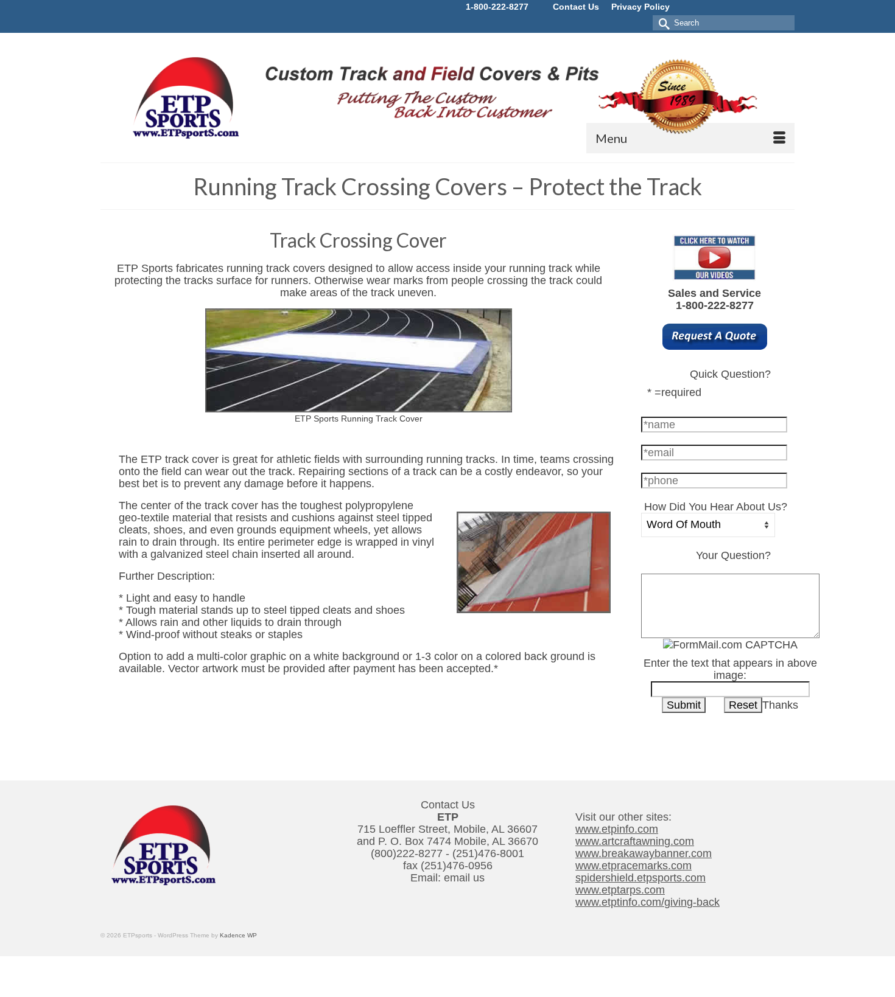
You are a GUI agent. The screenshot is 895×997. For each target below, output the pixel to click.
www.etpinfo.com (616, 829)
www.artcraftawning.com (634, 841)
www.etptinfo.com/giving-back (647, 902)
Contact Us (576, 7)
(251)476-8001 (488, 853)
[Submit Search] (662, 22)
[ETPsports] (447, 96)
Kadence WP (238, 935)
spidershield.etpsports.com (640, 878)
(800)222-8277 (407, 853)
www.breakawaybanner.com (643, 853)
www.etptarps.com (620, 890)
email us (464, 878)
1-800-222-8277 (497, 7)
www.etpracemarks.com (633, 866)
